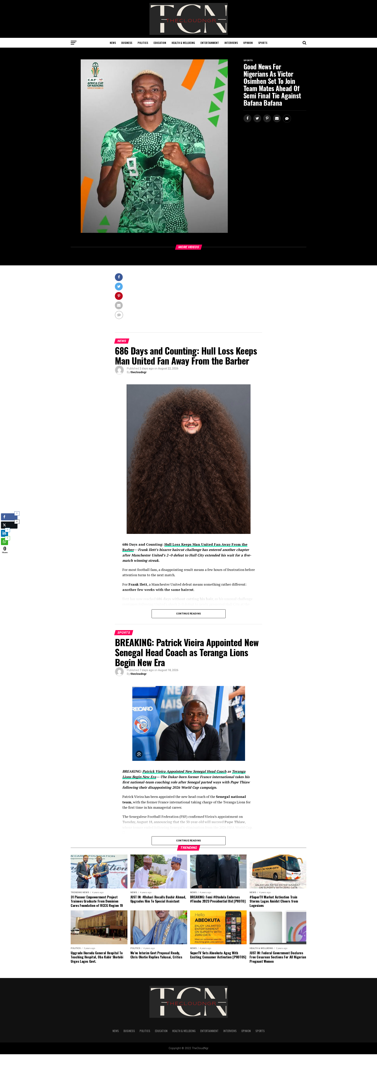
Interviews (231, 43)
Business (126, 43)
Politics (143, 43)
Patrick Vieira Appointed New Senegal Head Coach (184, 771)
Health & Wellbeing (183, 43)
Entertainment (209, 43)
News (113, 43)
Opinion (248, 43)
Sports (262, 43)
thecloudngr (139, 372)
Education (160, 43)
